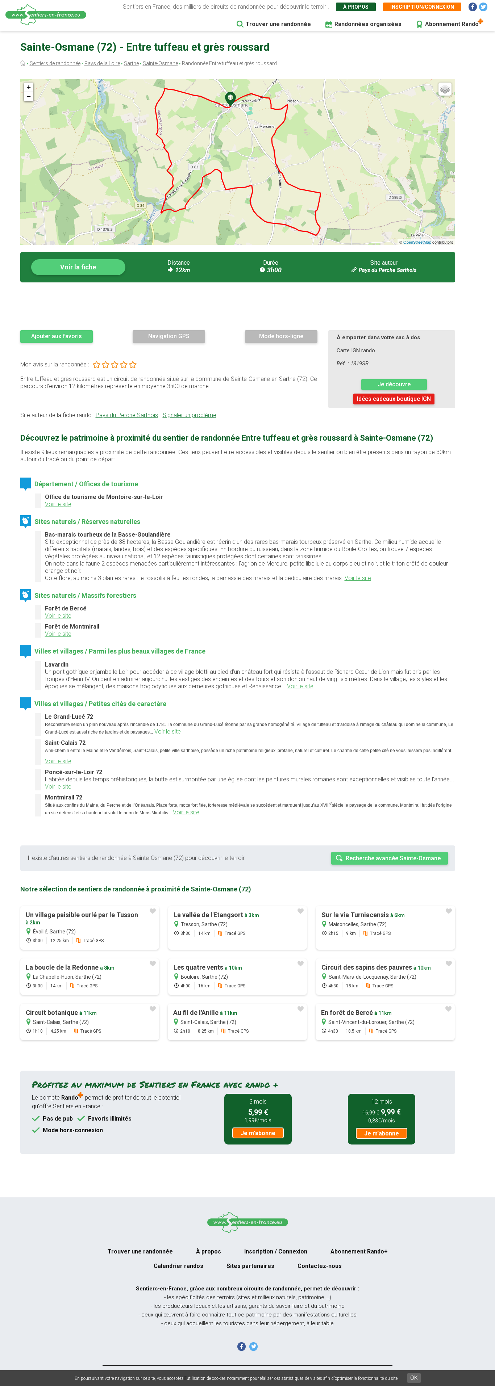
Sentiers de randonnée (55, 63)
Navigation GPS (169, 336)
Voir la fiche (78, 267)
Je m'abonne (258, 1133)
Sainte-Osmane (160, 63)
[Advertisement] (237, 306)
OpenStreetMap (417, 242)
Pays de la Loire (102, 63)
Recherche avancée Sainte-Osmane (393, 858)
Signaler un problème (189, 415)
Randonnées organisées (368, 24)
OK (414, 1377)
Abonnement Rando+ (359, 1251)
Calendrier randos (178, 1266)
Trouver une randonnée (278, 24)
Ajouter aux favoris (56, 336)
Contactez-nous (320, 1266)
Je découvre (394, 384)
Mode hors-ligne (281, 336)
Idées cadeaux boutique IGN (394, 398)
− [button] (29, 96)
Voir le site (58, 504)
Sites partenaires (250, 1266)
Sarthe (131, 63)
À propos (356, 7)
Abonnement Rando (452, 24)
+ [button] (29, 87)
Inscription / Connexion (275, 1251)
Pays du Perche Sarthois (387, 270)
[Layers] (445, 89)
